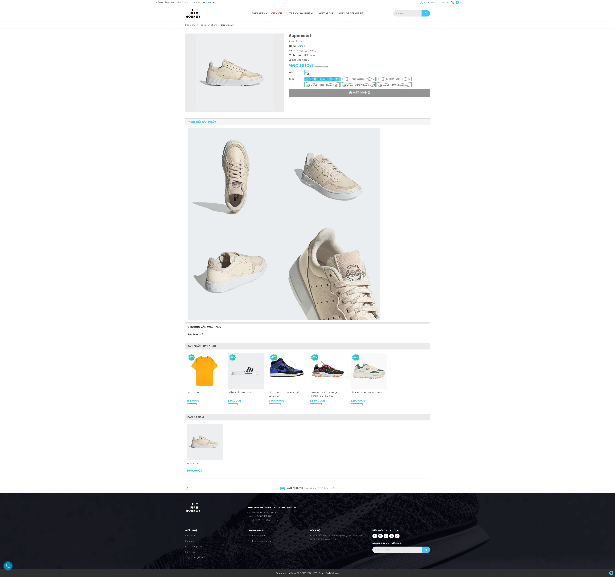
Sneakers (258, 13)
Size (292, 79)
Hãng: (292, 46)
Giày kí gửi (326, 13)
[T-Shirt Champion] (205, 371)
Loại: (292, 41)
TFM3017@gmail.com (267, 520)
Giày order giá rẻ (351, 13)
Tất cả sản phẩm (301, 13)
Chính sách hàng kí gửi (259, 541)
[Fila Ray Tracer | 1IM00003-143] (369, 371)
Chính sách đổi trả (256, 535)
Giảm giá (277, 13)
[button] (307, 122)
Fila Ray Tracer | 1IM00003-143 (366, 392)
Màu (291, 72)
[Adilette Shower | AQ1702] (246, 371)
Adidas (299, 41)
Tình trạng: (296, 55)
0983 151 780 (264, 516)
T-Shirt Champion (196, 392)
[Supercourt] (205, 442)
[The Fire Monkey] (203, 13)
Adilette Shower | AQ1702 (241, 392)
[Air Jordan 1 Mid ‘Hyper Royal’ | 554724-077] (287, 371)
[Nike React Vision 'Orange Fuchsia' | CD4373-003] (328, 371)
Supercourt (193, 463)
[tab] (307, 122)
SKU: (292, 50)
